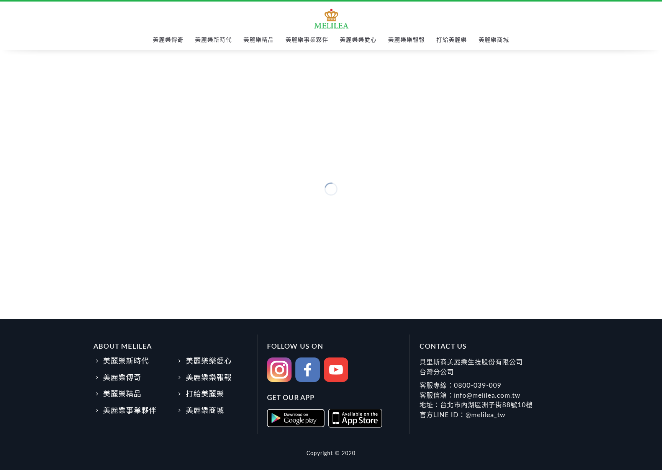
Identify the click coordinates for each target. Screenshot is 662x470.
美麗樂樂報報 (406, 40)
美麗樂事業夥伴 (306, 40)
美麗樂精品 (258, 40)
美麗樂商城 (493, 40)
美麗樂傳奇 (168, 40)
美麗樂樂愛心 (358, 40)
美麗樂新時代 (213, 40)
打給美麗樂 (451, 40)
